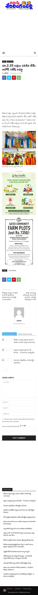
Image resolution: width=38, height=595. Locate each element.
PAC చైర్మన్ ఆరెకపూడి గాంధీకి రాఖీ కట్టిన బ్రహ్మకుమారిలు (19, 517)
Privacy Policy (27, 589)
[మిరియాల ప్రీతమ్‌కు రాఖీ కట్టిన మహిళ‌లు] (7, 362)
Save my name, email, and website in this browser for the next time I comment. (18, 420)
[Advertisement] (19, 30)
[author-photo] (19, 317)
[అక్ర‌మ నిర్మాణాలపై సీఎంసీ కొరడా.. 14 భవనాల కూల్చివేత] (7, 352)
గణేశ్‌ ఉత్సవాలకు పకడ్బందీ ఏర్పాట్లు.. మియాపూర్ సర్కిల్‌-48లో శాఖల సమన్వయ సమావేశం (17, 557)
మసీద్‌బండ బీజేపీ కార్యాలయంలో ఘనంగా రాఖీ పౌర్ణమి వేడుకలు (19, 511)
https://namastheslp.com (19, 324)
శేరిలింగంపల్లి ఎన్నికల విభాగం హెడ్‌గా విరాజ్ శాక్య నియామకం (24, 341)
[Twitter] (9, 78)
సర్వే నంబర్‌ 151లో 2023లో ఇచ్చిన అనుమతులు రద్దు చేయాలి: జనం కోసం (18, 534)
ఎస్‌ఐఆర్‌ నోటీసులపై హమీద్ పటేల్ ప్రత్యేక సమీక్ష (17, 563)
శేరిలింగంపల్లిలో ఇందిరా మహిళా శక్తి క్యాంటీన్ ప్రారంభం (18, 540)
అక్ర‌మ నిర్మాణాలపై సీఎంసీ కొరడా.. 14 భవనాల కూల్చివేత (24, 351)
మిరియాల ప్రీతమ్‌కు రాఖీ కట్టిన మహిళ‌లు (24, 361)
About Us (10, 589)
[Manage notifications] (4, 590)
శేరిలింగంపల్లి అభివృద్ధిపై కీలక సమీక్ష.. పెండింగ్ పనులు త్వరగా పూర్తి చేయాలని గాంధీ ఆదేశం (18, 545)
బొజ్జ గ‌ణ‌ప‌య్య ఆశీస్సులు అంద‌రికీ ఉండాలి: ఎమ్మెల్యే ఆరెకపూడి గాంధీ (29, 296)
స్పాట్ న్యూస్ (10, 62)
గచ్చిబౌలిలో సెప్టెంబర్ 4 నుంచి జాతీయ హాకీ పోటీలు (17, 528)
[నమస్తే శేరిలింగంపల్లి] (19, 5)
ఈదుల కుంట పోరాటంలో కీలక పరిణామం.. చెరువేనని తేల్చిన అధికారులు (18, 568)
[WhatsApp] (19, 78)
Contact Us (18, 589)
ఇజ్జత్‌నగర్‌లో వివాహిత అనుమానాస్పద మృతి (16, 551)
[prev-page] (3, 370)
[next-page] (6, 370)
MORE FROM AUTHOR (25, 334)
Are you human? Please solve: (11, 426)
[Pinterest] (14, 78)
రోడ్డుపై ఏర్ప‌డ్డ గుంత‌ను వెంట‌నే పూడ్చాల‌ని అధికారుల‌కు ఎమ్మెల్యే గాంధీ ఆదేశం (10, 296)
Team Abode (12, 270)
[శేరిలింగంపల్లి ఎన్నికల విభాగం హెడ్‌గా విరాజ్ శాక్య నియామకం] (7, 342)
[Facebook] (4, 78)
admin (6, 73)
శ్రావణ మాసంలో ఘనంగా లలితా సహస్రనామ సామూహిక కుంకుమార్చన (19, 523)
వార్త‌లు (4, 62)
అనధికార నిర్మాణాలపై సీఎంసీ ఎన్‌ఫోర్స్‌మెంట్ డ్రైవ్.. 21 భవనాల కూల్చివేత (18, 575)
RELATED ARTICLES (9, 334)
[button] (3, 53)
